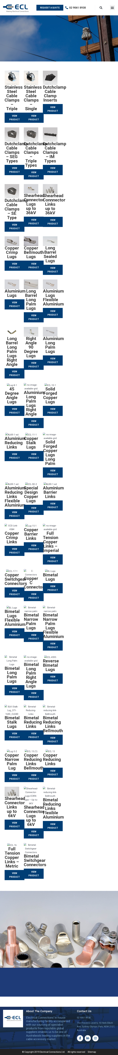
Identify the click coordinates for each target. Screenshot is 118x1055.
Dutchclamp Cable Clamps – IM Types (54, 152)
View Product (14, 118)
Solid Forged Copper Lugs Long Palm (50, 452)
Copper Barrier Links (31, 534)
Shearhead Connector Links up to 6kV (15, 807)
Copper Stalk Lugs (31, 443)
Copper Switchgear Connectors (16, 579)
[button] (112, 7)
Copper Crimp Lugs (12, 252)
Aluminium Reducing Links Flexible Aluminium (15, 496)
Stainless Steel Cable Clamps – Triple (14, 98)
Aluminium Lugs (15, 293)
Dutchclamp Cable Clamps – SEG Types (16, 152)
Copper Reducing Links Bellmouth (34, 762)
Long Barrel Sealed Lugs (50, 254)
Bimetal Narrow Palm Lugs (31, 621)
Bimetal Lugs (50, 577)
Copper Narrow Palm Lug (12, 762)
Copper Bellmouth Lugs (34, 252)
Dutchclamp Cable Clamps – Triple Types (35, 154)
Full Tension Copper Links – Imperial (51, 542)
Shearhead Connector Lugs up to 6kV (34, 816)
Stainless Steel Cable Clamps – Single (33, 98)
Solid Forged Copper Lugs (50, 395)
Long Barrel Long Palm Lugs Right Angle (12, 351)
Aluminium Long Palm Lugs (53, 345)
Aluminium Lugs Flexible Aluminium (53, 298)
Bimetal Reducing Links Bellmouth (53, 724)
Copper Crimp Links (12, 537)
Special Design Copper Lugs (31, 494)
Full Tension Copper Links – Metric (12, 857)
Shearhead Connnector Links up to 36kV (54, 204)
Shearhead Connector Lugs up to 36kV (34, 204)
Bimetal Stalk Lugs (12, 722)
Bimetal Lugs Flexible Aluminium (15, 618)
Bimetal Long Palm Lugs (12, 675)
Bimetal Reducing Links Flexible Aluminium (53, 808)
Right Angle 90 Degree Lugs (31, 347)
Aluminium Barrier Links (53, 492)
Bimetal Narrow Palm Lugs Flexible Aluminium (53, 625)
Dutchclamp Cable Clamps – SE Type (16, 209)
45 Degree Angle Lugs (12, 395)
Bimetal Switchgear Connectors (35, 860)
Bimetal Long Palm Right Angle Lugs (31, 675)
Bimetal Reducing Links (33, 722)
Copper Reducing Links (52, 759)
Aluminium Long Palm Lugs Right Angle (34, 403)
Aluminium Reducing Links (15, 443)
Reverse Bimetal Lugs (51, 665)
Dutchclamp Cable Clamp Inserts (54, 94)
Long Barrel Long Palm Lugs (31, 300)
